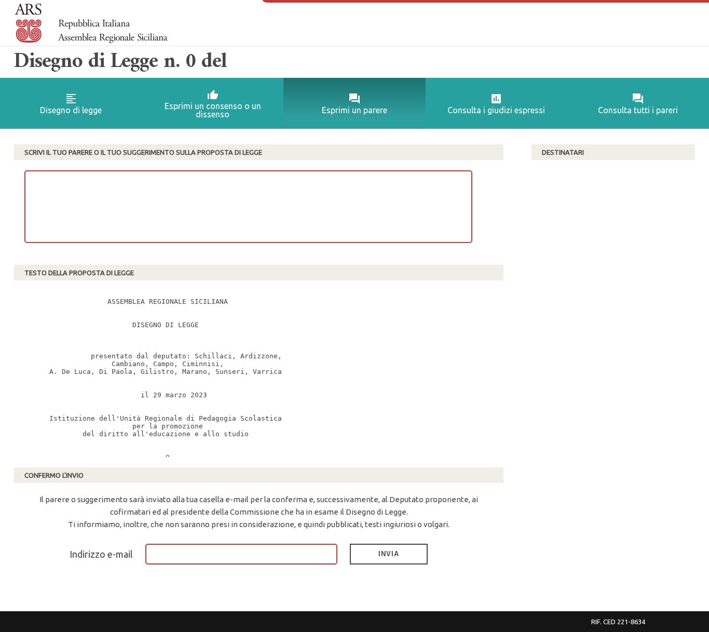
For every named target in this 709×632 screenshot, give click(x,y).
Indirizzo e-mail (101, 554)
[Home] (91, 23)
